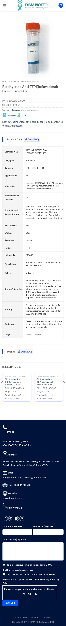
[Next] (63, 388)
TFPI (27, 247)
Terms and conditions (41, 617)
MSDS (23, 115)
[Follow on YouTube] (21, 518)
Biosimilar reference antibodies (26, 81)
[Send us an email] (10, 518)
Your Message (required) (14, 539)
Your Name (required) (12, 526)
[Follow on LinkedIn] (16, 518)
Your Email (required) (43, 526)
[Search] (60, 5)
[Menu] (4, 5)
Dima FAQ (33, 139)
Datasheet (11, 115)
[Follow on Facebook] (5, 518)
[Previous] (2, 388)
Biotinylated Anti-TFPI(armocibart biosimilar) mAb (13, 382)
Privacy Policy (22, 617)
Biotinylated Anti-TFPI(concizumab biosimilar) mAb (45, 382)
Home (5, 81)
